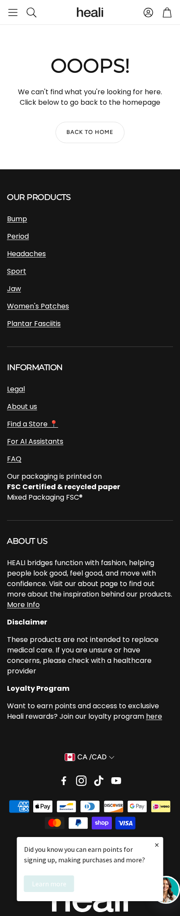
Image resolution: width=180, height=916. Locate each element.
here (154, 716)
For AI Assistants (35, 441)
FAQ (14, 459)
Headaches (26, 254)
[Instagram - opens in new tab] (81, 780)
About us (22, 406)
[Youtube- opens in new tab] (116, 780)
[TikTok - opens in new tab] (98, 780)
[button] (13, 12)
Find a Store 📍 (32, 424)
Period (18, 236)
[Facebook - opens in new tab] (64, 780)
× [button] (157, 844)
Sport (16, 271)
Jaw (14, 289)
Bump (17, 219)
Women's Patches (38, 306)
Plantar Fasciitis (34, 324)
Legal (16, 389)
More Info (23, 605)
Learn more (49, 883)
